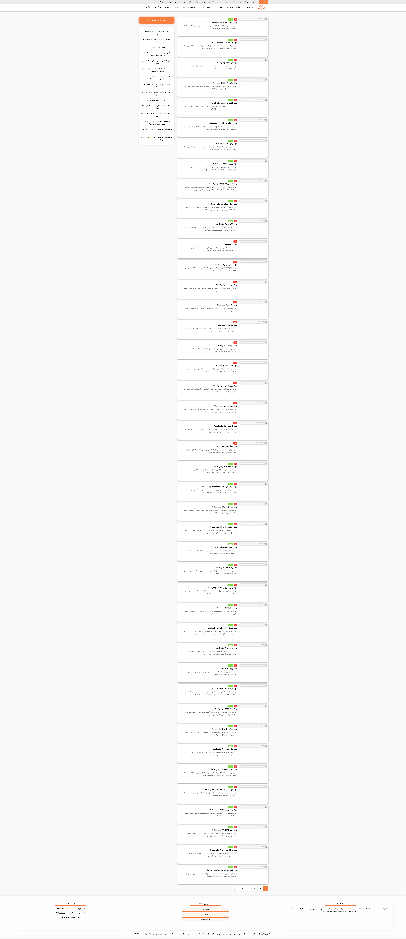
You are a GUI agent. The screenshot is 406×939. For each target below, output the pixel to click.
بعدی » (235, 889)
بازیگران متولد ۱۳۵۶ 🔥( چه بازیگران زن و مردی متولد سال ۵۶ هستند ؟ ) (156, 70)
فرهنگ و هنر (147, 7)
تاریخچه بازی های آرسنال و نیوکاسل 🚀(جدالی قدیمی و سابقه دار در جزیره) (156, 122)
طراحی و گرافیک (201, 2)
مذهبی (220, 2)
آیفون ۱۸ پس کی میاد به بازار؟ (157, 47)
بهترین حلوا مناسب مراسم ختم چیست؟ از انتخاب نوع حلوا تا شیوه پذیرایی (156, 54)
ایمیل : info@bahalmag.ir (71, 917)
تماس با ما (162, 2)
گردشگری (239, 7)
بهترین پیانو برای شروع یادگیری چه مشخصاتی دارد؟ (156, 32)
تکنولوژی (210, 7)
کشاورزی (212, 2)
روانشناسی (192, 7)
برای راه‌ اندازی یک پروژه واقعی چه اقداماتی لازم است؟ (156, 62)
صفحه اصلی (205, 909)
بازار (254, 2)
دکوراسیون (167, 7)
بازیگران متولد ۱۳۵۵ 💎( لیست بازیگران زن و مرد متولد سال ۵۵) (156, 93)
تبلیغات (263, 2)
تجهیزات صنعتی (245, 2)
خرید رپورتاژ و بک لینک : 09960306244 (70, 908)
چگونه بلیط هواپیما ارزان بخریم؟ (156, 100)
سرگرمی (158, 7)
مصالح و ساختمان (231, 2)
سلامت (201, 7)
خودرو (191, 2)
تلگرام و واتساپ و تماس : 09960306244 (70, 913)
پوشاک (176, 7)
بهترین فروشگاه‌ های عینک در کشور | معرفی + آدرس (156, 40)
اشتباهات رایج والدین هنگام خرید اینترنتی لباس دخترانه (156, 85)
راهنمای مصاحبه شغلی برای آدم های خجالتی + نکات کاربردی (156, 115)
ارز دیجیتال (249, 7)
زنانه (183, 7)
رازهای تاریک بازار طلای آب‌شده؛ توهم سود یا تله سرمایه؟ (156, 107)
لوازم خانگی (220, 7)
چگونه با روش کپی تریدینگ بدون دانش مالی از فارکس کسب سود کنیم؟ (156, 77)
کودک (184, 2)
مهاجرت (230, 7)
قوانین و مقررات (174, 2)
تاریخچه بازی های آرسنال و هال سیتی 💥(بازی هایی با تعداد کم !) (156, 130)
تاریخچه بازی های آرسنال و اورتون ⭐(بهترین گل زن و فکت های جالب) (156, 138)
